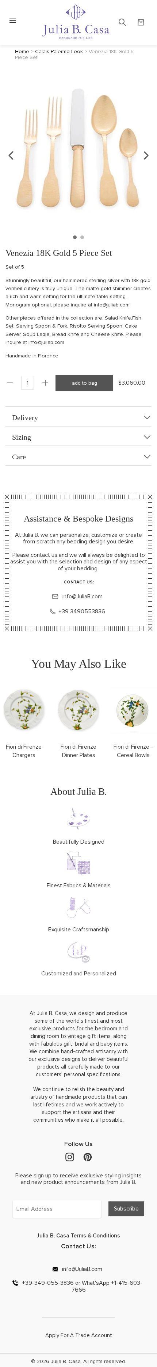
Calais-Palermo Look (59, 51)
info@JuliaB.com (82, 596)
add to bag (84, 383)
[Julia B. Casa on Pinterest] (87, 1156)
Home (22, 51)
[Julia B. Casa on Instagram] (69, 1156)
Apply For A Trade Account (78, 1335)
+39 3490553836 (81, 611)
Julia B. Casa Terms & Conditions (78, 1235)
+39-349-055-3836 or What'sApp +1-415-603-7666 (81, 1286)
